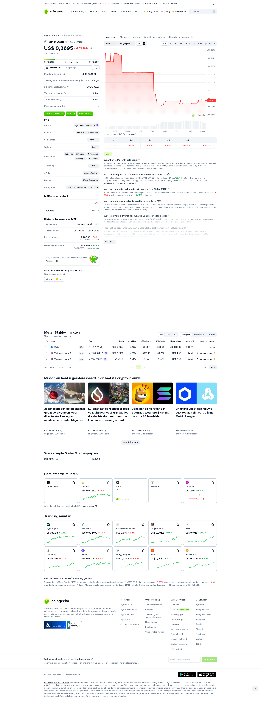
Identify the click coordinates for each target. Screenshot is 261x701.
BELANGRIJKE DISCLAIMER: (56, 682)
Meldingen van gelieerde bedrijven (57, 336)
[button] (81, 132)
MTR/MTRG (94, 359)
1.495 (68, 3)
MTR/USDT (94, 347)
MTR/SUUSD (95, 353)
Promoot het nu (87, 506)
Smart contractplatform (199, 234)
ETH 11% (157, 3)
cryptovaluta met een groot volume (119, 183)
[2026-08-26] (205, 43)
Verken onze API (129, 134)
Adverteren (51, 261)
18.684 (54, 3)
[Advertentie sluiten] (143, 482)
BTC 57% (149, 3)
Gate (164, 166)
